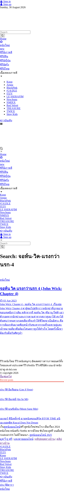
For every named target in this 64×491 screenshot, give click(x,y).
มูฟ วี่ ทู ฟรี (6, 439)
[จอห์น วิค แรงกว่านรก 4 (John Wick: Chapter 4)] (32, 273)
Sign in (7, 1)
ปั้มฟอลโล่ (6, 376)
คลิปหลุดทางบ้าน (45, 439)
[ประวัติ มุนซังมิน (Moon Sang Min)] (32, 402)
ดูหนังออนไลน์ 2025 (41, 435)
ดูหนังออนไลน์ (12, 426)
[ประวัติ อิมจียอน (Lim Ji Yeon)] (32, 383)
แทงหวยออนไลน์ (23, 439)
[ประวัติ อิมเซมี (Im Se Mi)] (32, 393)
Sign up (7, 4)
